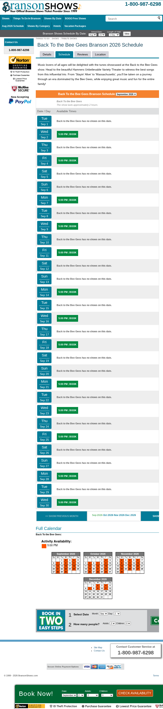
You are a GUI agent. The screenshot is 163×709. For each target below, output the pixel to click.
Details (47, 54)
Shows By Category (38, 26)
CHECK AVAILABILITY (134, 693)
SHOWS (55, 39)
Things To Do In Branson (27, 18)
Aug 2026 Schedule (13, 26)
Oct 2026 (108, 515)
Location (100, 54)
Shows (6, 18)
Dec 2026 (130, 515)
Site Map (98, 647)
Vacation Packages (75, 26)
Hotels (57, 26)
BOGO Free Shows (75, 18)
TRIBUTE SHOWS (69, 39)
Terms (156, 675)
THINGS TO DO (42, 39)
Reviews (82, 54)
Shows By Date (52, 18)
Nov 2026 (119, 515)
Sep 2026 (97, 515)
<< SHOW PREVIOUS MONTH (61, 516)
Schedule (64, 54)
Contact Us (99, 650)
